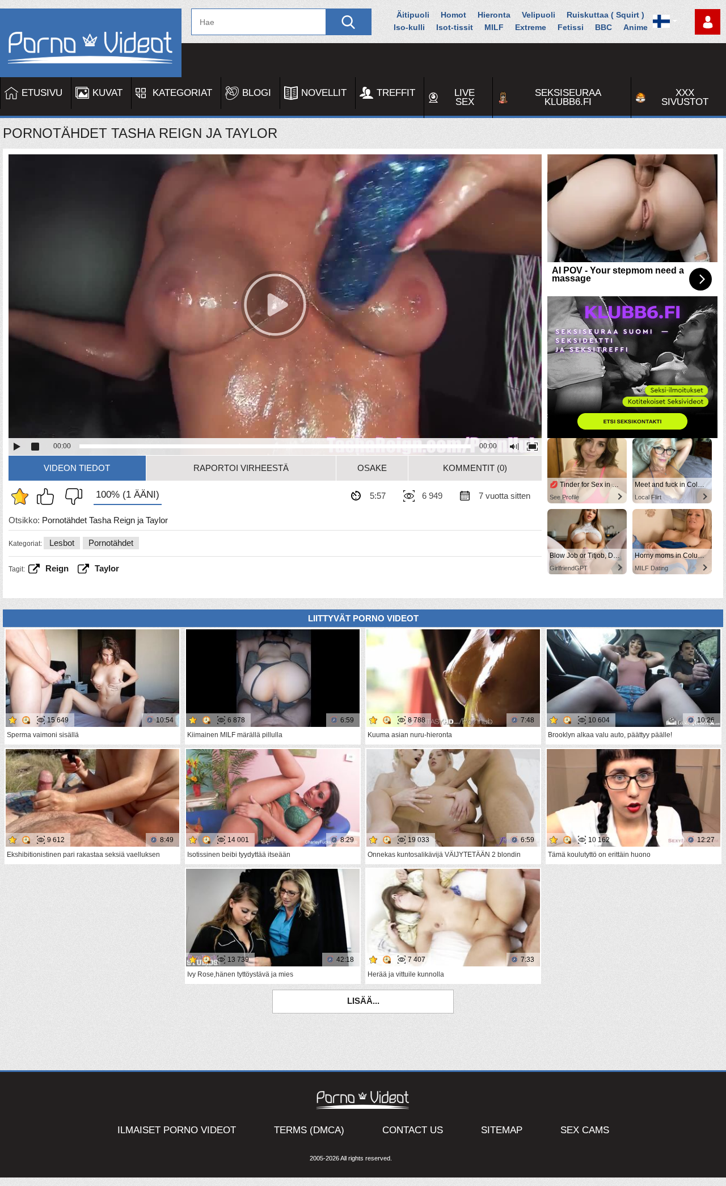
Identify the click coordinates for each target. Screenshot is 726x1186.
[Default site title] (91, 43)
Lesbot (61, 543)
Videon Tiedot (77, 468)
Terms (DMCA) (309, 1130)
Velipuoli (538, 14)
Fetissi (571, 27)
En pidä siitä (71, 496)
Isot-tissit (454, 27)
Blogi (256, 92)
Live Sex (464, 97)
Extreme (530, 27)
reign (57, 568)
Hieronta (494, 14)
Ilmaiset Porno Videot (176, 1130)
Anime (635, 27)
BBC (603, 27)
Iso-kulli (409, 27)
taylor (107, 568)
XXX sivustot (684, 97)
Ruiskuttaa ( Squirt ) (605, 14)
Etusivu (42, 92)
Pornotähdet (110, 543)
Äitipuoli (412, 14)
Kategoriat (182, 92)
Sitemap (501, 1130)
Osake (372, 468)
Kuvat (107, 92)
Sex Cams (584, 1130)
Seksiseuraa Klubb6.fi (568, 97)
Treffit (396, 92)
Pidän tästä (48, 496)
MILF (494, 27)
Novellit (324, 92)
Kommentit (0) (475, 468)
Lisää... (363, 1001)
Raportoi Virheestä (241, 468)
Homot (453, 14)
